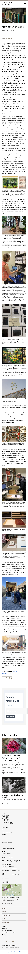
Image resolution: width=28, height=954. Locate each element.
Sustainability (6, 915)
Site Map (4, 934)
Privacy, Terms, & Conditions (9, 932)
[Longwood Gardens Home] (7, 3)
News (3, 919)
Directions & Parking (7, 832)
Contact (4, 834)
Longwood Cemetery (7, 930)
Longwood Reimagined (8, 673)
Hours (16, 951)
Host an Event (6, 922)
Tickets (21, 951)
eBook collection (19, 630)
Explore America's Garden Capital (10, 947)
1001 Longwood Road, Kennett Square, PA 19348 (8, 823)
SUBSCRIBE (10, 716)
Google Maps (5, 827)
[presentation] (14, 746)
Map (25, 951)
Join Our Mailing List (7, 842)
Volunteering (5, 928)
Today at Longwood (7, 951)
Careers (4, 926)
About (4, 908)
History (15, 671)
